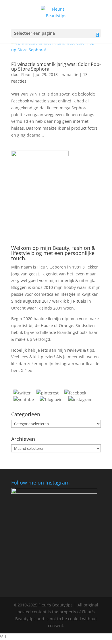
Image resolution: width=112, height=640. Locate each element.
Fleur (26, 74)
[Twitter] (22, 393)
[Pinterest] (47, 393)
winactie (70, 74)
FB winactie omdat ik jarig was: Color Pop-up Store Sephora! (56, 66)
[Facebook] (75, 393)
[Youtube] (23, 399)
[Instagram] (80, 399)
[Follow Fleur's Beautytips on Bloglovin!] (51, 399)
